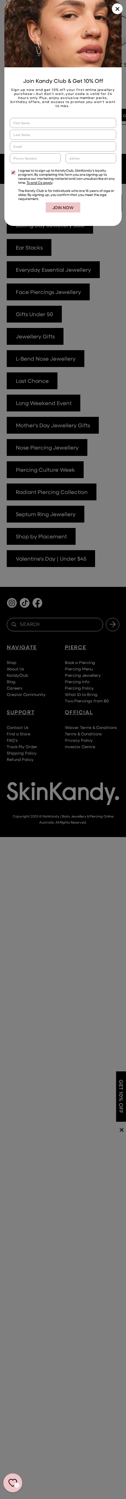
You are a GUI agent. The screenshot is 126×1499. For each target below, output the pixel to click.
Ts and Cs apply (39, 182)
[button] (117, 8)
